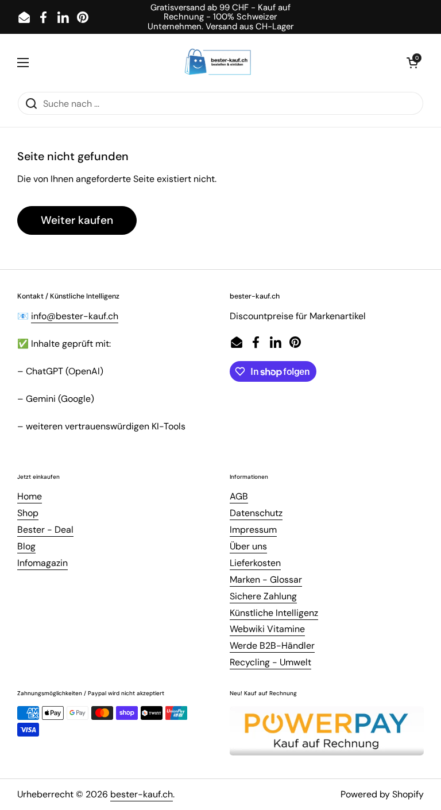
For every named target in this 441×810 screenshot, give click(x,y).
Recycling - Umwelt (270, 662)
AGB (239, 496)
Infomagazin (42, 563)
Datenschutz (256, 513)
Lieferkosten (255, 563)
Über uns (248, 546)
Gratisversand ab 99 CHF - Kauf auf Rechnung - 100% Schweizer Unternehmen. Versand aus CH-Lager (220, 17)
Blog (26, 546)
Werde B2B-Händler (272, 646)
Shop (27, 513)
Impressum (253, 530)
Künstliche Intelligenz (274, 613)
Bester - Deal (45, 530)
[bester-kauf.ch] (218, 62)
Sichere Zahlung (263, 596)
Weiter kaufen (77, 220)
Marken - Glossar (266, 579)
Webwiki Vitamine (267, 629)
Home (29, 496)
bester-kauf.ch (141, 794)
